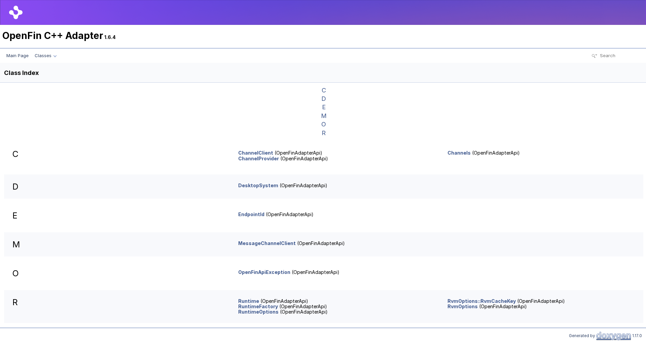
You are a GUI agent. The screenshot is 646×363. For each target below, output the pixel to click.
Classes (43, 55)
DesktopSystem (258, 185)
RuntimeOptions (258, 312)
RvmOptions (462, 306)
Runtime (248, 301)
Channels (459, 153)
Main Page (17, 55)
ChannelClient (255, 153)
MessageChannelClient (267, 243)
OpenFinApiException (264, 272)
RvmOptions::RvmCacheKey (481, 301)
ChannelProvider (258, 158)
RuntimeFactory (258, 306)
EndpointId (251, 214)
